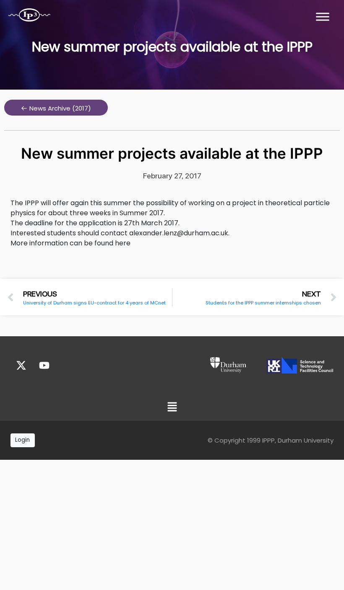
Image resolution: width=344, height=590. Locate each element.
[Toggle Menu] (322, 17)
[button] (56, 108)
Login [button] (22, 440)
